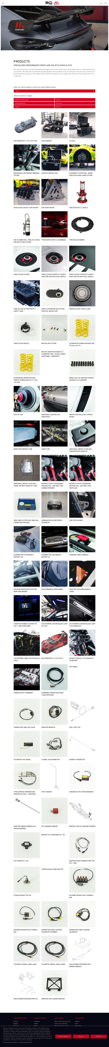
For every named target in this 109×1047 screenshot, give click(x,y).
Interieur (17, 106)
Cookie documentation (25, 1042)
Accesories (59, 103)
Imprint (15, 1042)
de (106, 3)
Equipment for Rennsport (21, 99)
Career (36, 1023)
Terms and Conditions (61, 1023)
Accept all (99, 1036)
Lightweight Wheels (20, 103)
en (104, 3)
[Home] (52, 3)
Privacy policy (7, 1042)
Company (37, 1021)
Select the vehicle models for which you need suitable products (35, 87)
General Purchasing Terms (62, 1021)
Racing (16, 1021)
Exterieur (58, 106)
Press (76, 1023)
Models (16, 1023)
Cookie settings (63, 1036)
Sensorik (58, 99)
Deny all (81, 1036)
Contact (77, 1021)
